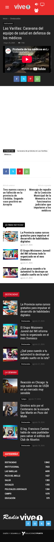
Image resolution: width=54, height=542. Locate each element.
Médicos (7, 154)
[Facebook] (17, 79)
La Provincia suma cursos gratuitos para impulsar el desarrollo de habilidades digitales (34, 237)
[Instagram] (35, 523)
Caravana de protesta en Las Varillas (32, 151)
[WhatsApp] (37, 79)
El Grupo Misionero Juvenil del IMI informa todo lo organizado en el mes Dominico (35, 255)
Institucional (8, 23)
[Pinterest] (30, 79)
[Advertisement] (27, 117)
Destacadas (15, 18)
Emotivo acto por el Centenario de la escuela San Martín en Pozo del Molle (34, 411)
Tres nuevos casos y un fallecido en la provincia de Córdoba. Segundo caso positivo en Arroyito (14, 197)
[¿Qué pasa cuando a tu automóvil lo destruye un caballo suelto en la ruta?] (10, 272)
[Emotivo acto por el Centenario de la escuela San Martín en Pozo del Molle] (10, 409)
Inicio (5, 18)
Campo (24, 399)
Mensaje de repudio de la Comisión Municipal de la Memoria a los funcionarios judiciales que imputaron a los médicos (40, 200)
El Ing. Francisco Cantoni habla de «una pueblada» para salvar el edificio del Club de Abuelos (35, 434)
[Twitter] (24, 79)
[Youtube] (48, 523)
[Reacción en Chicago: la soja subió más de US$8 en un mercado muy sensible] (10, 386)
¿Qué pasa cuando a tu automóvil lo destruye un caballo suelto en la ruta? (34, 271)
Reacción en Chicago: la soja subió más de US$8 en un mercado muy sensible (34, 388)
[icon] (36, 5)
